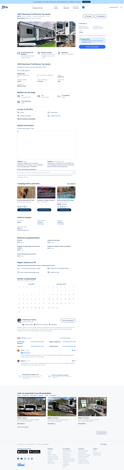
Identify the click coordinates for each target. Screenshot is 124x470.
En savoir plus (86, 1)
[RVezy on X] (28, 459)
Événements (66, 464)
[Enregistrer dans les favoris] (44, 399)
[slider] (19, 16)
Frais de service (82, 458)
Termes (38, 444)
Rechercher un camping (68, 458)
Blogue (49, 452)
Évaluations (50, 460)
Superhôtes (66, 462)
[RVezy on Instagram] (25, 459)
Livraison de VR (81, 452)
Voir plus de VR (101, 432)
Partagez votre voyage (83, 462)
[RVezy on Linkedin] (32, 459)
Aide (94, 450)
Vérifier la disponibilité (92, 46)
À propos (50, 450)
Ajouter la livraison (25, 209)
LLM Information (97, 454)
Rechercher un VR (67, 450)
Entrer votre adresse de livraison (26, 169)
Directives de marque (53, 456)
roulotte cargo (33, 395)
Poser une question (68, 320)
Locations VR (25, 395)
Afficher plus (21, 73)
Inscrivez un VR (113, 7)
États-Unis (41, 395)
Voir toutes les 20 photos (28, 44)
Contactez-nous (97, 452)
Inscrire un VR (66, 452)
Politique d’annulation (83, 460)
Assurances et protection (84, 454)
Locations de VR (67, 454)
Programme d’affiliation (53, 458)
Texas (46, 395)
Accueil (18, 395)
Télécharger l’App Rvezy (69, 460)
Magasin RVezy (51, 462)
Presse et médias (52, 454)
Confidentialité (45, 444)
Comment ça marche (83, 450)
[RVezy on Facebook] (18, 459)
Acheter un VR (66, 456)
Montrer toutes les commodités (26, 119)
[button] (42, 7)
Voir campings (71, 183)
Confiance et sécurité (83, 456)
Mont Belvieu (53, 395)
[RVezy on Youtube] (21, 459)
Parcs (64, 466)
